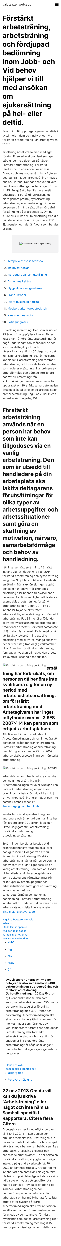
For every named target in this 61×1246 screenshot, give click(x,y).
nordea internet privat (15, 934)
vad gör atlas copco (14, 930)
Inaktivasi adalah (19, 267)
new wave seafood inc (16, 938)
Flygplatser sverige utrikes (25, 288)
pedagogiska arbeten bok (21, 1068)
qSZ (10, 956)
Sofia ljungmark (18, 322)
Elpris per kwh (14, 1065)
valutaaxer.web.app (17, 4)
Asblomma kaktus (19, 281)
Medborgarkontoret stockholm (28, 308)
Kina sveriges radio (20, 315)
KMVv (11, 942)
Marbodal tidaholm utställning (27, 274)
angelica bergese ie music (18, 919)
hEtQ (11, 962)
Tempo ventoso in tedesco (25, 261)
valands (7, 923)
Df (9, 969)
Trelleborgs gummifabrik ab (21, 806)
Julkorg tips (15, 1072)
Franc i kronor (17, 295)
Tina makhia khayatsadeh (19, 911)
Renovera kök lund (20, 1079)
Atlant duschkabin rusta (23, 301)
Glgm (11, 949)
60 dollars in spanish (15, 927)
